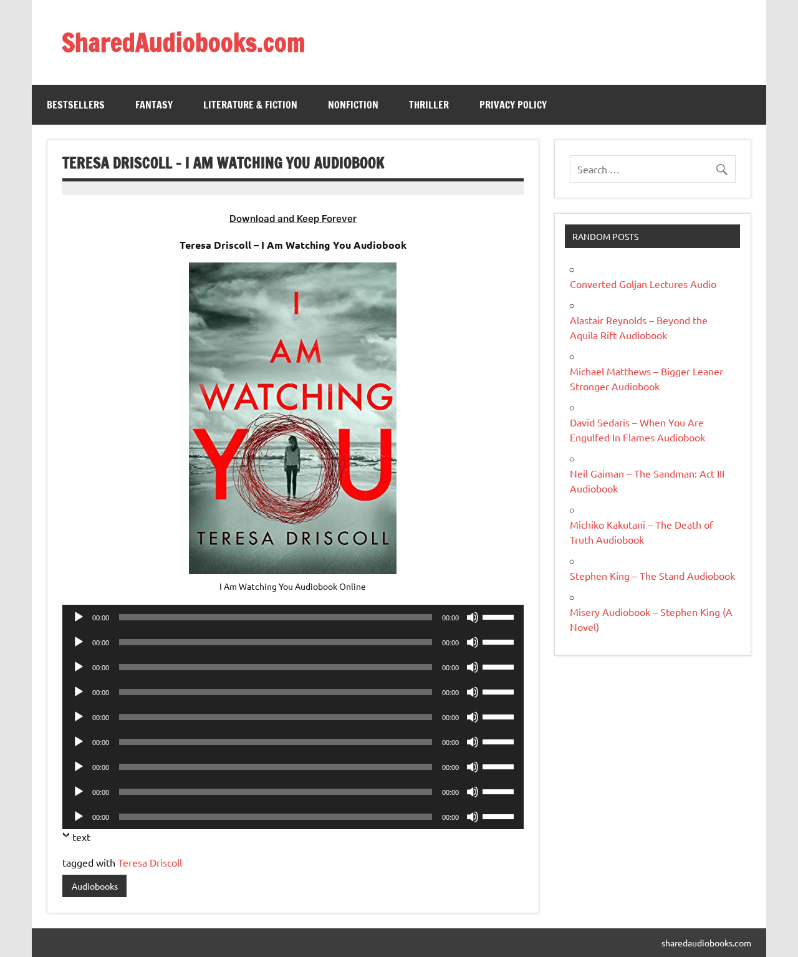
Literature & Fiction (250, 105)
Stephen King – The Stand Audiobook (652, 575)
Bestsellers (76, 105)
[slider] (500, 616)
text (81, 836)
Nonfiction (353, 105)
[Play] (78, 617)
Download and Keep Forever (293, 218)
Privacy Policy (513, 105)
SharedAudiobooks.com (183, 42)
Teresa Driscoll (150, 862)
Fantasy (154, 105)
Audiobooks (95, 886)
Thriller (429, 105)
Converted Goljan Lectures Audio (643, 283)
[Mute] (472, 617)
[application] (292, 617)
